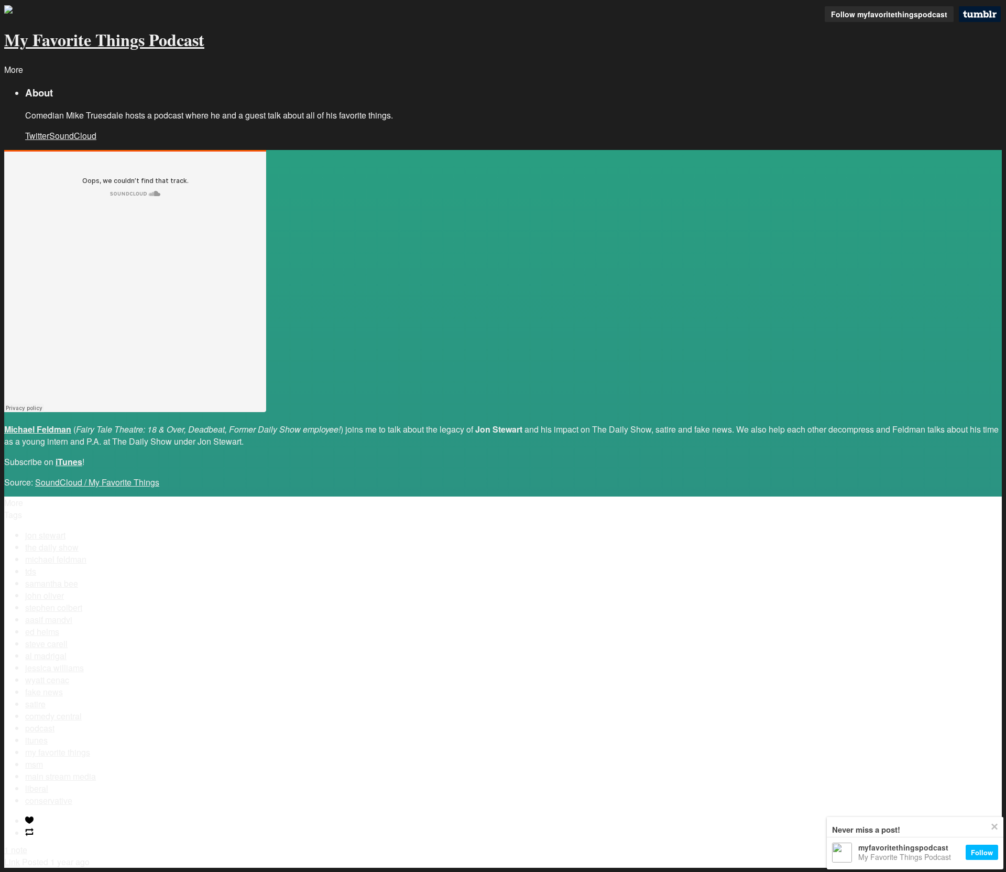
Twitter (37, 136)
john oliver (44, 595)
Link (12, 862)
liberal (36, 788)
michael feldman (55, 559)
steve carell (46, 644)
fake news (44, 692)
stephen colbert (53, 607)
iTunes (69, 462)
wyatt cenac (47, 680)
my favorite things (57, 752)
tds (30, 571)
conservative (48, 800)
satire (35, 704)
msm (34, 764)
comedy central (53, 716)
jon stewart (45, 535)
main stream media (60, 776)
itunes (36, 740)
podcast (39, 728)
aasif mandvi (48, 619)
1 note (15, 850)
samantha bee (51, 583)
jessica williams (54, 668)
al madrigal (46, 656)
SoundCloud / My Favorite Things (97, 482)
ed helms (42, 632)
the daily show (52, 547)
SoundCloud (72, 136)
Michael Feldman (37, 429)
